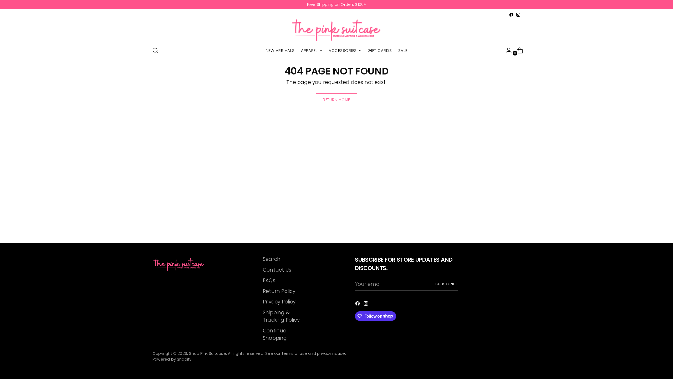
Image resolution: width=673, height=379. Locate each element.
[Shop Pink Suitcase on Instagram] (518, 14)
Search (272, 259)
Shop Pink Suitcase (207, 353)
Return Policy (279, 291)
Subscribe (446, 284)
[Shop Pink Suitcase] (336, 30)
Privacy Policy (279, 301)
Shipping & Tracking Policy (281, 316)
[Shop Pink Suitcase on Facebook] (511, 14)
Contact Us (277, 269)
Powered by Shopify (171, 359)
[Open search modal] (155, 50)
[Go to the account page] (506, 50)
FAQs (269, 280)
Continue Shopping (275, 334)
